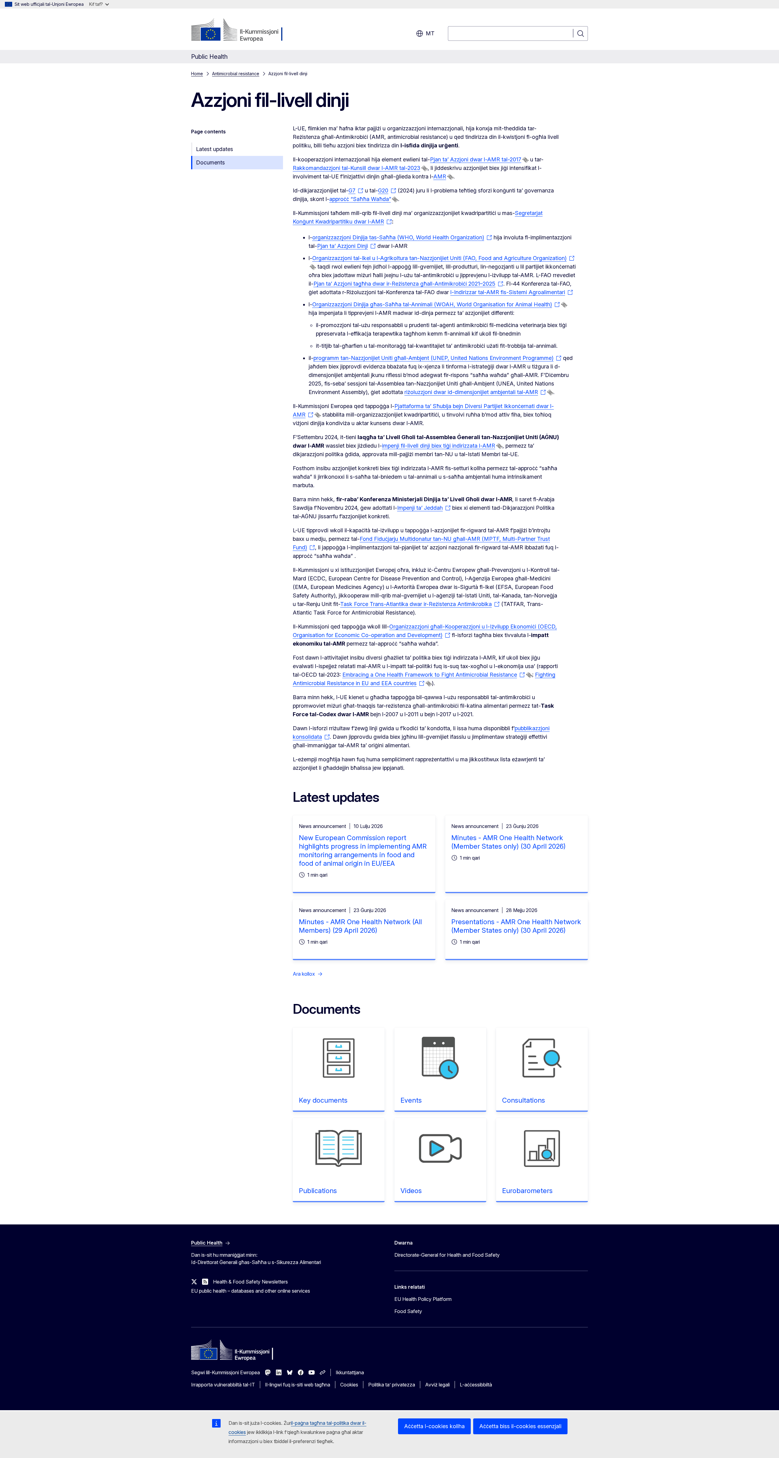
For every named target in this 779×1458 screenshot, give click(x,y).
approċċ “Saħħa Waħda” (360, 199)
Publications (318, 1191)
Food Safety (408, 1311)
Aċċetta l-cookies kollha (434, 1426)
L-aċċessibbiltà (476, 1385)
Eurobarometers (527, 1191)
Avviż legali (437, 1385)
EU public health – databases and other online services (250, 1291)
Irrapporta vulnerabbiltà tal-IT (223, 1385)
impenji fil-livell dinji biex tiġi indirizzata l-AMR (438, 445)
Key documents (323, 1100)
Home (197, 73)
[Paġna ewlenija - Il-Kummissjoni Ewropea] (240, 30)
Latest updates (214, 149)
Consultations (523, 1100)
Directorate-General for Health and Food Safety (447, 1255)
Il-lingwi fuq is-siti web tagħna (297, 1385)
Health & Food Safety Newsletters (250, 1282)
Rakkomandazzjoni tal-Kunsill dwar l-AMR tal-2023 (356, 168)
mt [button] (430, 33)
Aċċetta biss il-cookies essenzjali (520, 1426)
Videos (411, 1191)
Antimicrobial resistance (235, 73)
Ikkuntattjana (350, 1372)
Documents (210, 162)
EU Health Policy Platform (423, 1299)
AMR (439, 176)
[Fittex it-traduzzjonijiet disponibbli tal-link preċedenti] (525, 160)
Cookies (349, 1385)
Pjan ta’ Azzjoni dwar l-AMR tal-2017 (475, 159)
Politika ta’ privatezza (391, 1385)
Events (411, 1100)
